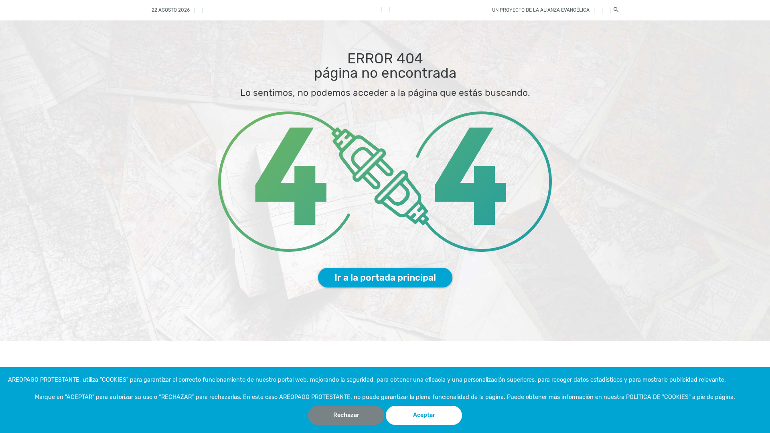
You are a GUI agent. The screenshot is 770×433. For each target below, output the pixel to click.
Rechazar (346, 415)
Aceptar (424, 415)
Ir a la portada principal (385, 277)
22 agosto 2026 (171, 10)
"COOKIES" (114, 379)
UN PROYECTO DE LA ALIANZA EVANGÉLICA (541, 10)
